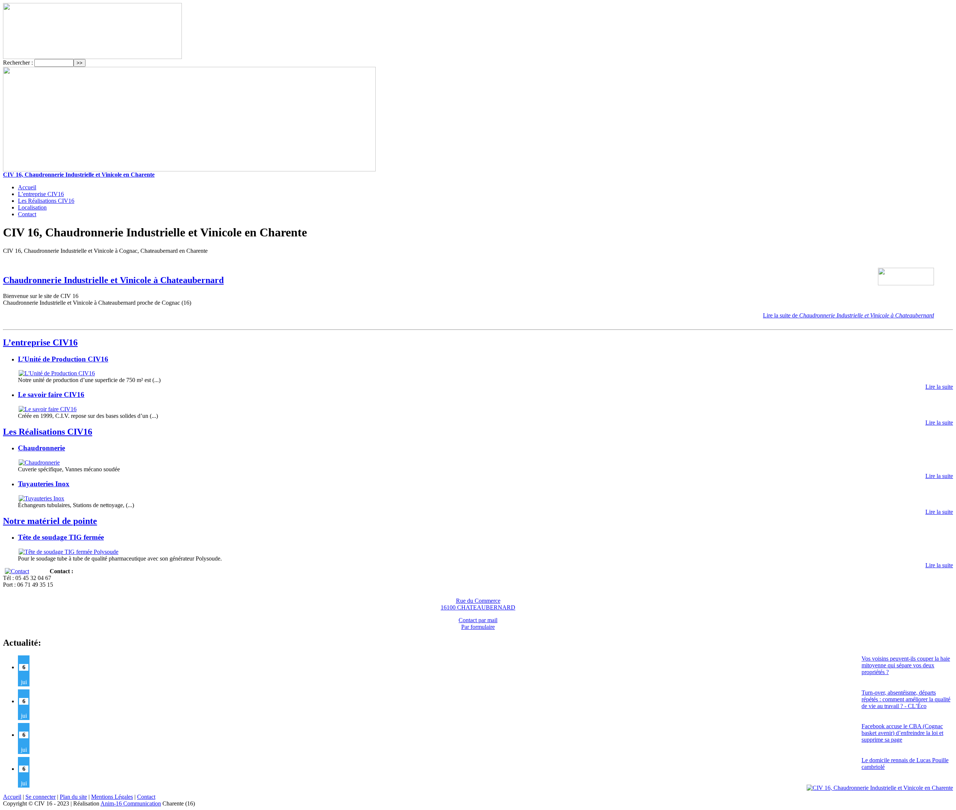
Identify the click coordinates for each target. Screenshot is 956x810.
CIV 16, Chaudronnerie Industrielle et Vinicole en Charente (79, 174)
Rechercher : (18, 62)
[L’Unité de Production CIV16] (56, 373)
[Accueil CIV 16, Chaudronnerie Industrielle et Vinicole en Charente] (92, 57)
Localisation (32, 207)
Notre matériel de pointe (50, 521)
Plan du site (73, 797)
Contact (27, 214)
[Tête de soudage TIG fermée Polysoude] (68, 552)
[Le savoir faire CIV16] (47, 409)
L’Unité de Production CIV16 (63, 359)
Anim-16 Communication (130, 803)
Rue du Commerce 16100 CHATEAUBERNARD (478, 604)
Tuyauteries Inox (43, 484)
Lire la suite (848, 315)
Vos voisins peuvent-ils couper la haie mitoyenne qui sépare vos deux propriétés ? (906, 665)
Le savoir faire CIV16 (51, 394)
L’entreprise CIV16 (41, 194)
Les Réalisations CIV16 (46, 201)
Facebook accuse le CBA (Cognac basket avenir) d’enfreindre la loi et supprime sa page (902, 733)
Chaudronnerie (41, 448)
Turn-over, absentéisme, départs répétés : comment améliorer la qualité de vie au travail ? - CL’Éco (906, 699)
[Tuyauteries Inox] (41, 498)
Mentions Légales (112, 797)
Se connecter (40, 797)
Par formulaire (478, 627)
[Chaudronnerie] (39, 462)
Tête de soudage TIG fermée (61, 537)
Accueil (27, 187)
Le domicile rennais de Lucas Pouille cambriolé (905, 763)
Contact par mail (478, 620)
